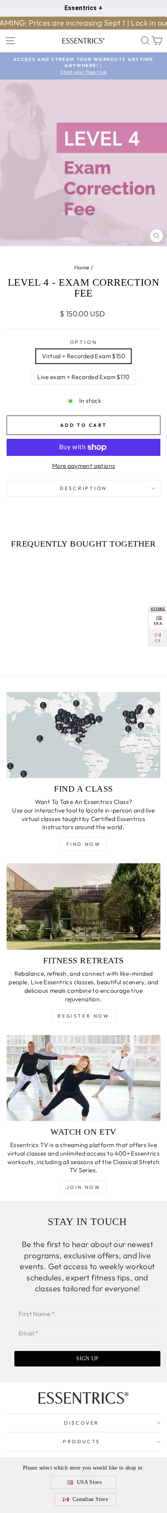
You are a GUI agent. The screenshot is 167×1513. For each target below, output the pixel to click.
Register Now (83, 1016)
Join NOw (83, 1187)
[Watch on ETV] (83, 1078)
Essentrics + (83, 8)
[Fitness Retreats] (83, 906)
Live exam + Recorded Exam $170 (83, 377)
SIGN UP (87, 1358)
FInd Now (83, 844)
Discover (81, 1423)
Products (81, 1441)
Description (83, 488)
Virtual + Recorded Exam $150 (83, 356)
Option (83, 342)
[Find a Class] (83, 735)
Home (82, 267)
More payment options (83, 465)
